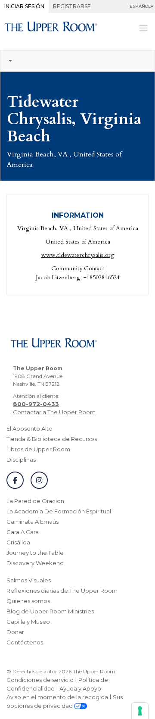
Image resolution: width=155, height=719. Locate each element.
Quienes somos (28, 600)
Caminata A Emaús (32, 521)
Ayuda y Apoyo (80, 688)
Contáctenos (24, 642)
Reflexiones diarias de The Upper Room (62, 590)
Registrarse (72, 6)
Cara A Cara (22, 531)
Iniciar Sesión (24, 6)
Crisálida (18, 542)
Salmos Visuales (28, 580)
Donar (15, 631)
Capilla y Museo (28, 621)
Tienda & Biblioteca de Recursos (51, 438)
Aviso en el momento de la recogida (57, 697)
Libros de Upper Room (38, 449)
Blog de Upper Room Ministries (50, 611)
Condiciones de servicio (40, 679)
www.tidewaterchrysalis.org (77, 255)
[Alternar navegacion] (143, 27)
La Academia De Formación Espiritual (58, 511)
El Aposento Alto (29, 428)
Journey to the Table (35, 552)
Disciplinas (21, 459)
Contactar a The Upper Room (54, 412)
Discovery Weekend (35, 563)
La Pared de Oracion (35, 500)
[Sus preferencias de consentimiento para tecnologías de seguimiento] (140, 711)
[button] (77, 61)
